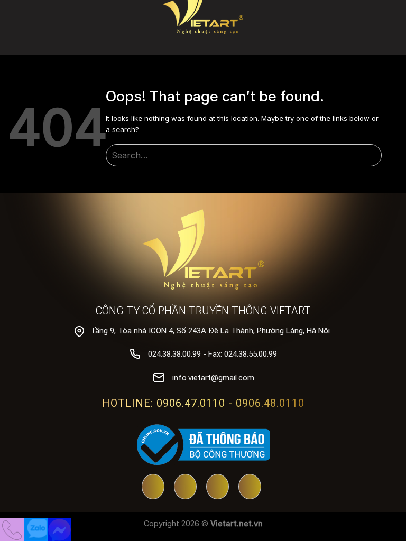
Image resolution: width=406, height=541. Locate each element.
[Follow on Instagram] (249, 487)
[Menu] (391, 24)
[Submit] (372, 155)
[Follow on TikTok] (217, 487)
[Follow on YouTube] (153, 487)
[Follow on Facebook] (185, 487)
